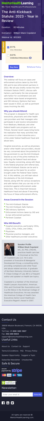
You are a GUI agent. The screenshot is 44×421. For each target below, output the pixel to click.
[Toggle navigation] (39, 4)
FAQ (21, 351)
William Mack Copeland (25, 33)
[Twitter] (12, 403)
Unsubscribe (27, 360)
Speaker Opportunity (11, 355)
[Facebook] (3, 403)
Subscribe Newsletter (11, 360)
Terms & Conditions (10, 351)
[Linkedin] (7, 403)
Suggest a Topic (28, 355)
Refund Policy (35, 67)
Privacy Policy (31, 351)
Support (26, 346)
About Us (6, 346)
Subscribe (37, 394)
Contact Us (16, 346)
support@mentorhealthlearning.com (17, 337)
